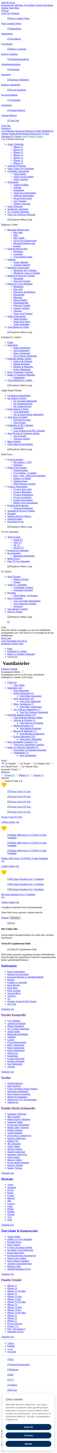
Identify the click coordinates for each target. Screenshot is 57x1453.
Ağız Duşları (19, 422)
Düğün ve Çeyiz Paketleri (19, 1239)
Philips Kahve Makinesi (18, 1119)
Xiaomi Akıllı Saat (16, 1151)
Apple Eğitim (13, 1236)
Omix (10, 1206)
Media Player (13, 558)
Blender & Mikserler (23, 366)
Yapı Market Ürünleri (17, 609)
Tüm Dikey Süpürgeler (30, 706)
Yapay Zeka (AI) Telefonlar (20, 168)
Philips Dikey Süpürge (18, 1127)
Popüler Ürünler (11, 1279)
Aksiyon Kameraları (23, 508)
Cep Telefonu (13, 1020)
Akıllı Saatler (19, 174)
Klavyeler (18, 289)
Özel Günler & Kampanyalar (19, 1230)
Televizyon (12, 1053)
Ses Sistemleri (14, 553)
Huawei (11, 1198)
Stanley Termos (14, 1168)
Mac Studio (18, 238)
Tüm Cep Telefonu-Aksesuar (21, 214)
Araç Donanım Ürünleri (24, 603)
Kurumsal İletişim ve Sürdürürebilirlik (25, 977)
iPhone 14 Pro (14, 1310)
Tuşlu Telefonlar (15, 206)
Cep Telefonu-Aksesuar (12, 131)
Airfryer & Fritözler (22, 361)
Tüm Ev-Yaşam (14, 611)
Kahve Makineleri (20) (24, 736)
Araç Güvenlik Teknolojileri (26, 601)
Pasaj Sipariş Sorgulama (18, 1094)
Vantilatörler (19, 377)
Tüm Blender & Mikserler (31, 734)
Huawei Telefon (15, 1165)
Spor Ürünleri (14, 576)
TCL (9, 1217)
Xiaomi (10, 1214)
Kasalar (17, 246)
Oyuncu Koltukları (22, 497)
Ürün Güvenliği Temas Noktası (22, 1088)
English (11, 1346)
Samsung (11, 1187)
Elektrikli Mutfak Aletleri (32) (21, 715)
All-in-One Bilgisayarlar (25, 240)
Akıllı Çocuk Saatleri (23, 176)
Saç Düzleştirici (14, 1064)
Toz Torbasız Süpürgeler (25, 356)
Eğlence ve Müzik (22, 478)
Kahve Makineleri (22, 369)
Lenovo (11, 1203)
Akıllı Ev (11, 996)
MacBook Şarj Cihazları (25, 270)
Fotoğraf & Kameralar (18, 505)
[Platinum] (28, 1369)
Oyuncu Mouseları (22, 492)
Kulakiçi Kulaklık (15, 1061)
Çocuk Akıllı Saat (15, 1058)
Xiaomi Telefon (14, 1149)
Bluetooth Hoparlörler (24, 556)
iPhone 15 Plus (14, 1296)
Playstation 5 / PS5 (22, 462)
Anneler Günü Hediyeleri (19, 1263)
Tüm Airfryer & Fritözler (31, 723)
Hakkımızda (9, 965)
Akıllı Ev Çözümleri (17, 584)
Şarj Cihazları (19, 201)
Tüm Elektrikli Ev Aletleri (19, 380)
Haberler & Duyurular (18, 974)
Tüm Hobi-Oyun (15, 521)
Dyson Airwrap (14, 1323)
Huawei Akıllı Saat (16, 1138)
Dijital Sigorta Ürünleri (24, 484)
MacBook (18, 251)
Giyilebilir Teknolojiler (18, 171)
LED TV (17, 542)
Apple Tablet (13, 1146)
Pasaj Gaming (14, 990)
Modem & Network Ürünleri (21, 275)
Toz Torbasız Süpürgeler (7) (26, 709)
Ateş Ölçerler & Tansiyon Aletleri (23, 433)
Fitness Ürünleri (21, 579)
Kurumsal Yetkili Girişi (12, 643)
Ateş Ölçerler (19, 436)
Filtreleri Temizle (9, 669)
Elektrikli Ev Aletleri (17, 651)
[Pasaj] (5, 10)
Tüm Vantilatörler (27, 755)
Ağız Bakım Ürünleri (17, 417)
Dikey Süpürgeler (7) (23, 704)
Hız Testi (11, 1004)
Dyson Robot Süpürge (18, 1162)
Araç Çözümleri (15, 598)
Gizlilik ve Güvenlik (17, 982)
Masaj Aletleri (14, 441)
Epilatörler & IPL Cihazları (20, 425)
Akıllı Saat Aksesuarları (24, 193)
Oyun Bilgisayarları (22, 257)
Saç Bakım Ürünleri (16, 398)
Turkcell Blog (14, 993)
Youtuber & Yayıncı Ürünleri (21, 511)
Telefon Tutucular (21, 203)
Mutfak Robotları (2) (23, 725)
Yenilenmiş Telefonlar (17, 209)
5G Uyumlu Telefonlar (18, 211)
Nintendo (17, 465)
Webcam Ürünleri (21, 305)
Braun (10, 1192)
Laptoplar (18, 254)
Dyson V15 (13, 1326)
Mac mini (17, 232)
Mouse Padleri (20, 300)
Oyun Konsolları (15, 459)
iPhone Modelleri (15, 1026)
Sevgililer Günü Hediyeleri (20, 1250)
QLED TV (18, 547)
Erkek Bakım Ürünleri (18, 409)
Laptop (10, 1039)
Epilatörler (18, 428)
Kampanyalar (7, 5)
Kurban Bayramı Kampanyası (21, 1255)
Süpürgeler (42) (14, 688)
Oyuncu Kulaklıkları (23, 494)
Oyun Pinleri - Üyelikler (25, 473)
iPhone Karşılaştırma (17, 1097)
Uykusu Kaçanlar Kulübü (19, 1247)
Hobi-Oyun (35, 133)
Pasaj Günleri (13, 1244)
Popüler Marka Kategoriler (18, 1108)
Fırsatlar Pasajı (14, 1242)
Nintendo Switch (15, 1331)
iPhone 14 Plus (14, 1307)
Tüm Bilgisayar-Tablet (18, 327)
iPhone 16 (18, 149)
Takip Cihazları (20, 179)
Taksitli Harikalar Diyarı (19, 1269)
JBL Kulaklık (13, 1116)
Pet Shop (11, 593)
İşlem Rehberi (14, 1086)
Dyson (10, 1190)
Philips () (24, 775)
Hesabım (15, 13)
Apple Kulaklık (14, 1133)
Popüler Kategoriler (13, 1014)
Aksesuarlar (13, 182)
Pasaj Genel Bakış (16, 971)
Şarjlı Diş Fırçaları (22, 420)
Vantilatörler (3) (20, 752)
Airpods (11, 1066)
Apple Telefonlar (15, 144)
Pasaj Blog (14, 8)
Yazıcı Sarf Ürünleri (23, 313)
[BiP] (28, 1374)
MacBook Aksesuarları (18, 267)
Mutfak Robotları (21, 364)
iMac (15, 235)
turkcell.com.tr (8, 2)
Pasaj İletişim (13, 985)
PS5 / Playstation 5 (16, 1329)
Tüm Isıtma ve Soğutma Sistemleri (29, 750)
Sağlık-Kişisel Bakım (19, 133)
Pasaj (9, 648)
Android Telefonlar (16, 166)
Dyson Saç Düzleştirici (18, 1124)
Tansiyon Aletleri (21, 438)
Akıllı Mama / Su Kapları (25, 595)
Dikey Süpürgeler (21, 353)
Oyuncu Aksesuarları (17, 486)
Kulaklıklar (18, 190)
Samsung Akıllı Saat (17, 1154)
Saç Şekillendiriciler (23, 403)
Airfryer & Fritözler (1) (24, 720)
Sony (9, 1219)
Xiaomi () (38, 775)
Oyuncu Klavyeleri (22, 489)
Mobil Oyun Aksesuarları (25, 502)
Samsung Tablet (15, 1122)
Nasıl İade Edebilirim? (18, 1091)
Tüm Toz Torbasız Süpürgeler (33, 712)
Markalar (19, 5)
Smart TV (18, 539)
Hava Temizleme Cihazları (20, 372)
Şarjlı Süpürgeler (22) (23, 698)
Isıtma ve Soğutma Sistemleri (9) (22, 747)
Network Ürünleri (22, 281)
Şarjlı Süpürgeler (21, 350)
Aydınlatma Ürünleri (23, 587)
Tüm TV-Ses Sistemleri (18, 561)
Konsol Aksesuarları (23, 500)
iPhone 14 (18, 155)
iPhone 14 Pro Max (16, 1312)
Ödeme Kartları (14, 519)
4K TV (16, 545)
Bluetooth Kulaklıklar (17, 1034)
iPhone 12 (18, 160)
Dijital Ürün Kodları (17, 467)
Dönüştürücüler (20, 302)
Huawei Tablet (14, 1160)
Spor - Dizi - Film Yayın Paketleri (29, 475)
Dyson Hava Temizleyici (19, 1135)
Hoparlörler (18, 294)
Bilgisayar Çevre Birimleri (20, 284)
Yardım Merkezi (15, 1083)
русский (11, 1351)
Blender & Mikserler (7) (24, 731)
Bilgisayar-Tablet (33, 131)
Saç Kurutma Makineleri (25, 401)
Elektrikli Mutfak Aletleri (19, 358)
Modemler (18, 278)
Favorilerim (29, 5)
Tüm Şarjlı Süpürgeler (30, 701)
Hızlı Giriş (6, 638)
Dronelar (11, 513)
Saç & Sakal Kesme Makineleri (28, 414)
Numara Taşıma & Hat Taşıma (21, 1001)
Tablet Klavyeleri (21, 321)
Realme (11, 1211)
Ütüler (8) (12, 682)
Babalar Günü (14, 1266)
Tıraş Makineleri (21, 411)
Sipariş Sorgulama (44, 5)
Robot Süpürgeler (21, 348)
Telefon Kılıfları (21, 184)
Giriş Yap (5, 13)
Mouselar (17, 297)
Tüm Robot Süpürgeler (30, 696)
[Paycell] (28, 1390)
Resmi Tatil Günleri (16, 1258)
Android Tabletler (21, 265)
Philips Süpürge (14, 1130)
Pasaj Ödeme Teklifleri (18, 1261)
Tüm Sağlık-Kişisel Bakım (20, 444)
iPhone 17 (18, 147)
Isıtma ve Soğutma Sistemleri (21, 375)
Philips (10, 1209)
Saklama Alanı (20, 481)
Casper (10, 1195)
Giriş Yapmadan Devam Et (14, 641)
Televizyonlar (13, 537)
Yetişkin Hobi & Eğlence (19, 516)
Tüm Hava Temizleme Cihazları (28, 744)
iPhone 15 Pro (14, 1299)
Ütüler (10, 342)
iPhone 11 (18, 163)
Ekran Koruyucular (22, 198)
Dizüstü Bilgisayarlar (17, 248)
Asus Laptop (13, 1157)
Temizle (5, 917)
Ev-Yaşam (16, 136)
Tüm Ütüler (19, 685)
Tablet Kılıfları (20, 319)
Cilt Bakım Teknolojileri (19, 395)
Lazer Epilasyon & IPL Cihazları (29, 430)
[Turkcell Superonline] (28, 1364)
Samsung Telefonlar (16, 1114)
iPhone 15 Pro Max (16, 1302)
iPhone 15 (18, 152)
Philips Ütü (12, 1141)
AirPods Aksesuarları (23, 195)
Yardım (4, 8)
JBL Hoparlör (14, 1143)
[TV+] (28, 1380)
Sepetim (6, 128)
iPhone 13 (18, 157)
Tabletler (11, 259)
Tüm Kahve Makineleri (30, 739)
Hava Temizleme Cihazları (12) (22, 742)
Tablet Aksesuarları (16, 316)
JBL (9, 1201)
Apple (10, 1184)
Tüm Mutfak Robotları (30, 728)
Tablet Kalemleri (21, 324)
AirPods (17, 187)
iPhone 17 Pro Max (16, 1291)
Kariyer (11, 979)
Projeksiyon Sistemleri (18, 550)
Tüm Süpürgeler (21, 690)
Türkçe (10, 1343)
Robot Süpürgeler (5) (23, 693)
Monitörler (18, 286)
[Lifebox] (28, 1385)
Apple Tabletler (20, 262)
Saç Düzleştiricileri (22, 406)
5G (8, 998)
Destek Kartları (20, 470)
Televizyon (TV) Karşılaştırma (22, 1099)
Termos (17, 582)
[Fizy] (28, 1359)
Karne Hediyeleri (15, 1253)
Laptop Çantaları (21, 308)
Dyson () (10, 775)
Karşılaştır (15, 918)
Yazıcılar (17, 311)
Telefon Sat (12, 1102)
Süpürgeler (12, 345)
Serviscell (18, 606)
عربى (10, 1349)
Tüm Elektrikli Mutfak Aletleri (28, 717)
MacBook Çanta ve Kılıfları (26, 273)
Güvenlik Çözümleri (23, 590)
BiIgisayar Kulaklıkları (24, 292)
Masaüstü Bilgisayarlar (18, 230)
